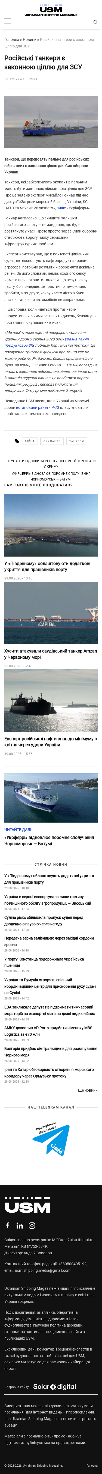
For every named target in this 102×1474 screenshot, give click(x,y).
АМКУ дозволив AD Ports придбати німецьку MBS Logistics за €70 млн (48, 1031)
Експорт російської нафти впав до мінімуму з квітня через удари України (50, 741)
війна (30, 441)
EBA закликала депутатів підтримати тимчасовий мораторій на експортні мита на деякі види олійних (50, 1010)
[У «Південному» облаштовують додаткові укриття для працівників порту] (51, 525)
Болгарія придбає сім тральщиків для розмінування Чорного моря (50, 1051)
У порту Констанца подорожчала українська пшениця (44, 962)
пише (61, 208)
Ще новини (88, 1090)
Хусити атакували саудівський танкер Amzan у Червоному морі (50, 654)
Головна (11, 39)
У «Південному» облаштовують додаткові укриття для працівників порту (47, 566)
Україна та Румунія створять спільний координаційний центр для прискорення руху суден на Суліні (50, 986)
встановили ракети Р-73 (37, 407)
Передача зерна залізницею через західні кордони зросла (49, 941)
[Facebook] (7, 1225)
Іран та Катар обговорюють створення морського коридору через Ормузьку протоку (49, 1072)
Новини (29, 39)
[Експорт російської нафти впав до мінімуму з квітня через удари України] (51, 700)
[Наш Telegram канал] (51, 1139)
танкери (76, 441)
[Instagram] (32, 1225)
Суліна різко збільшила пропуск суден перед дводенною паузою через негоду (43, 920)
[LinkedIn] (20, 1225)
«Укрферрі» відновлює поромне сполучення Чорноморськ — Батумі (51, 476)
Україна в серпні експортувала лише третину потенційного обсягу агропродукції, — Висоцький (47, 900)
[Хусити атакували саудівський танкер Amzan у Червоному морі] (51, 613)
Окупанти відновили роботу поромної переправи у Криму (51, 464)
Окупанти (52, 441)
